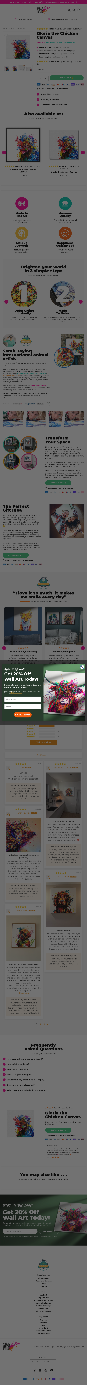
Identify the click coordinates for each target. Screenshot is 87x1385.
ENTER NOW (23, 714)
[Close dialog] (82, 667)
